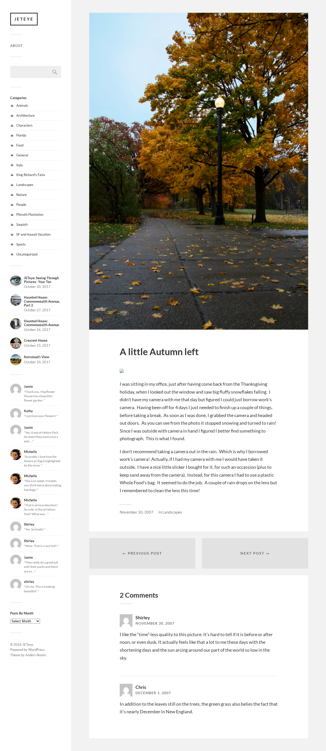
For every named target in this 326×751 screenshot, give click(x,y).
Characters (24, 125)
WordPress (36, 650)
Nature (21, 195)
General (22, 155)
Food (19, 145)
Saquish (22, 224)
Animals (22, 105)
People (21, 205)
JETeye (24, 19)
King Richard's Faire (30, 175)
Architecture (25, 115)
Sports (21, 244)
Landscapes (24, 185)
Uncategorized (26, 254)
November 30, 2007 (136, 512)
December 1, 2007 (153, 693)
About (16, 46)
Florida (21, 135)
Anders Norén (35, 655)
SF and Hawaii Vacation (33, 234)
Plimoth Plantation (29, 214)
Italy (19, 165)
